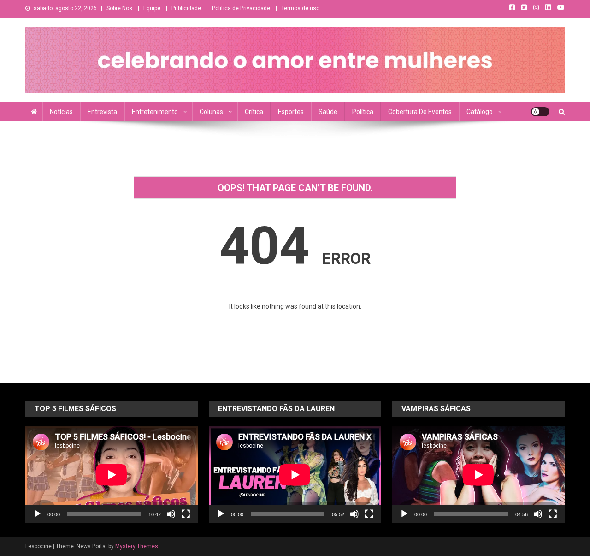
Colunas (211, 111)
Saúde (328, 111)
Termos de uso (300, 8)
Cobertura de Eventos (420, 111)
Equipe (151, 8)
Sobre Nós (119, 8)
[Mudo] (171, 514)
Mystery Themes (136, 546)
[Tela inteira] (185, 514)
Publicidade (186, 8)
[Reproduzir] (37, 514)
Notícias (61, 111)
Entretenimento (155, 111)
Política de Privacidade (241, 8)
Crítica (254, 111)
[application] (111, 474)
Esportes (291, 111)
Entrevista (102, 111)
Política (362, 111)
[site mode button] (540, 111)
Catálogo (479, 111)
